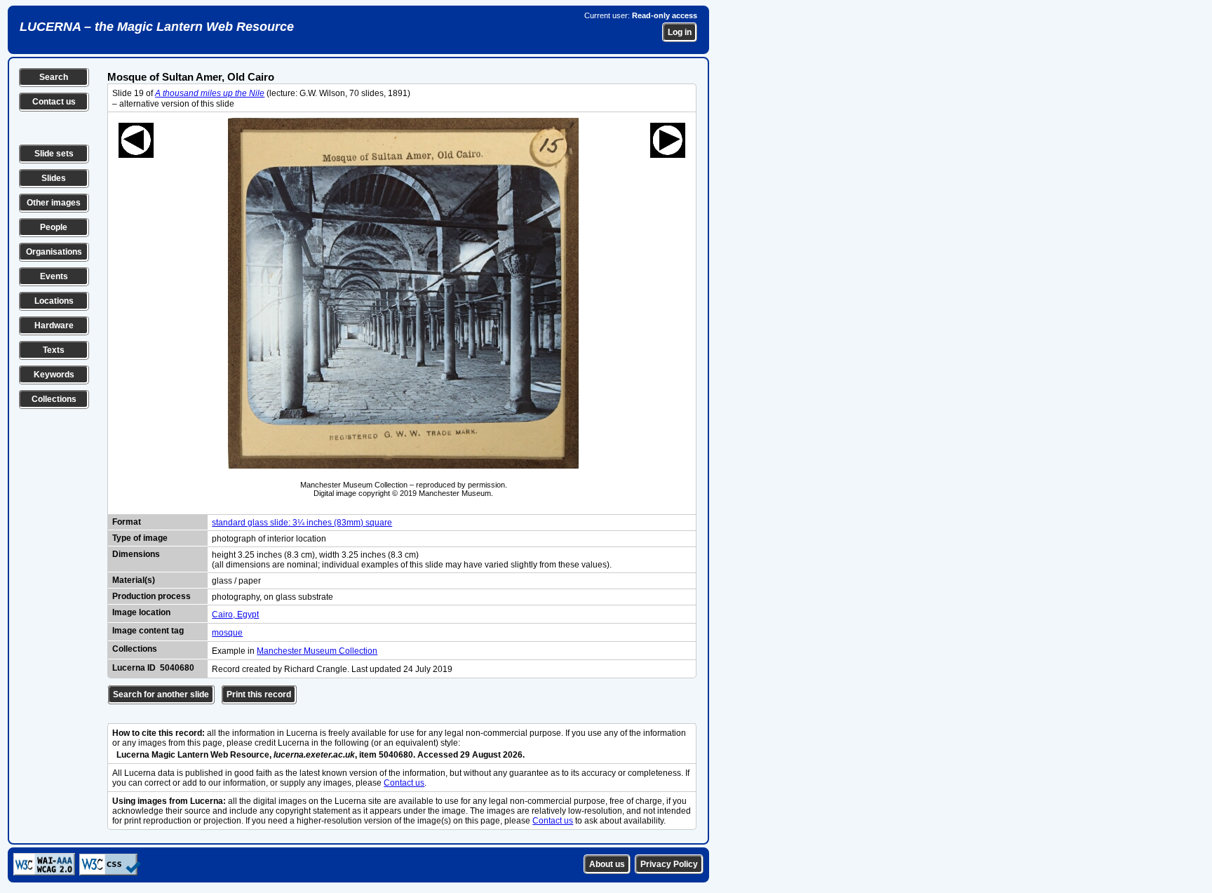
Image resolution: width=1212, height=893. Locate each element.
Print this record (259, 694)
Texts (54, 350)
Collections (54, 399)
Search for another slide (161, 694)
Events (54, 276)
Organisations (54, 252)
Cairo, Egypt (235, 614)
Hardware (54, 325)
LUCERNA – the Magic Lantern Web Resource (157, 27)
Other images (54, 203)
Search (53, 77)
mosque (227, 633)
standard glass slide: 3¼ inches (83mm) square (302, 523)
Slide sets (54, 154)
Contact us (54, 102)
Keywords (54, 375)
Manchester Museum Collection (317, 651)
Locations (54, 301)
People (53, 227)
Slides (53, 178)
